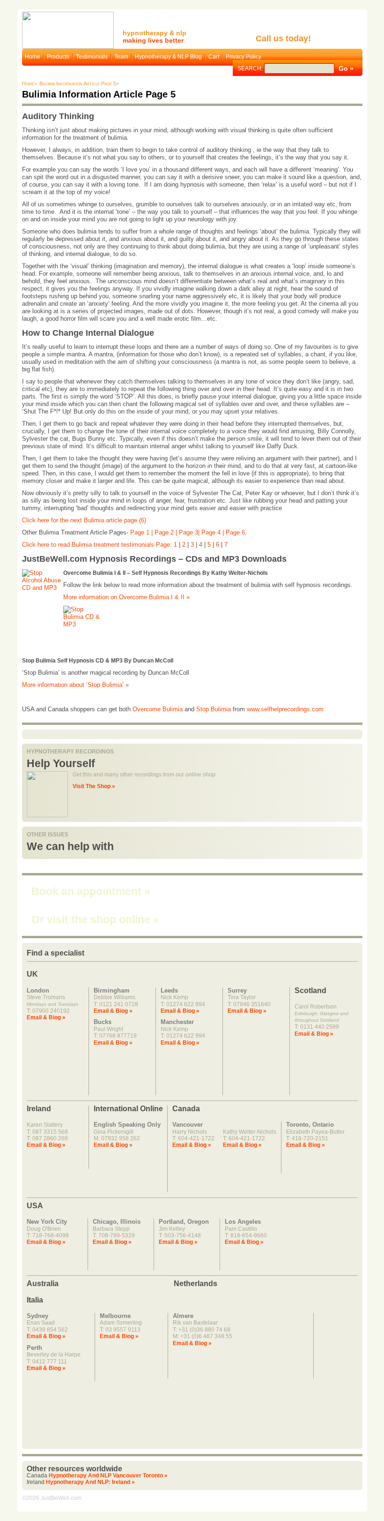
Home (32, 56)
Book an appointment (90, 891)
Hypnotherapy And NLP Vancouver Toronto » (108, 1475)
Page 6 (235, 532)
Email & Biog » (46, 1017)
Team (121, 56)
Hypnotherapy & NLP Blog (168, 56)
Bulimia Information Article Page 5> (79, 83)
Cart (213, 56)
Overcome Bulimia (158, 709)
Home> (29, 83)
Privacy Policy (243, 56)
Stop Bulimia (213, 709)
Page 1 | (142, 532)
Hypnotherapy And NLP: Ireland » (90, 1482)
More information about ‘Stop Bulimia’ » (75, 684)
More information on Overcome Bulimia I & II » (126, 597)
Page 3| (190, 532)
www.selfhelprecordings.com (285, 709)
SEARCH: (250, 68)
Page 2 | (167, 532)
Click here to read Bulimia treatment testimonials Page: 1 (100, 544)
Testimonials (92, 56)
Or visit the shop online (95, 919)
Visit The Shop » (94, 786)
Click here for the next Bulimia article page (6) (84, 520)
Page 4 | (213, 532)
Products (58, 56)
